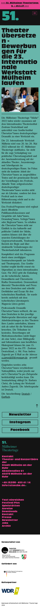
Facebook (20, 430)
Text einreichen (13, 500)
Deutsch (26, 394)
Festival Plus (11, 503)
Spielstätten (11, 506)
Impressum (5, 603)
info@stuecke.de (13, 485)
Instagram (20, 422)
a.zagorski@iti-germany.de (14, 357)
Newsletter (20, 415)
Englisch (6, 397)
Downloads (9, 511)
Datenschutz (14, 603)
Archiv (6, 526)
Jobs (5, 523)
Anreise (7, 509)
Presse (6, 517)
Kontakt (7, 514)
